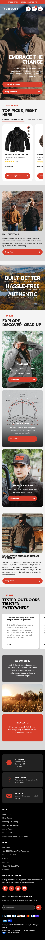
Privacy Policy (16, 930)
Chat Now (18, 766)
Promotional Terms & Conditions (15, 837)
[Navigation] (40, 8)
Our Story (6, 847)
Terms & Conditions (29, 930)
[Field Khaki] (29, 131)
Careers (5, 870)
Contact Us (6, 814)
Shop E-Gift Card (9, 855)
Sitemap (5, 862)
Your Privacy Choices (13, 933)
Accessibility (6, 930)
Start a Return (7, 829)
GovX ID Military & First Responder (15, 851)
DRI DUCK (20, 925)
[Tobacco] (29, 137)
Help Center (21, 782)
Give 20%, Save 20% (10, 866)
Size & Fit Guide (8, 833)
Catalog (5, 858)
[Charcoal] (29, 134)
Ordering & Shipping (10, 822)
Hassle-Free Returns (10, 825)
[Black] (29, 128)
